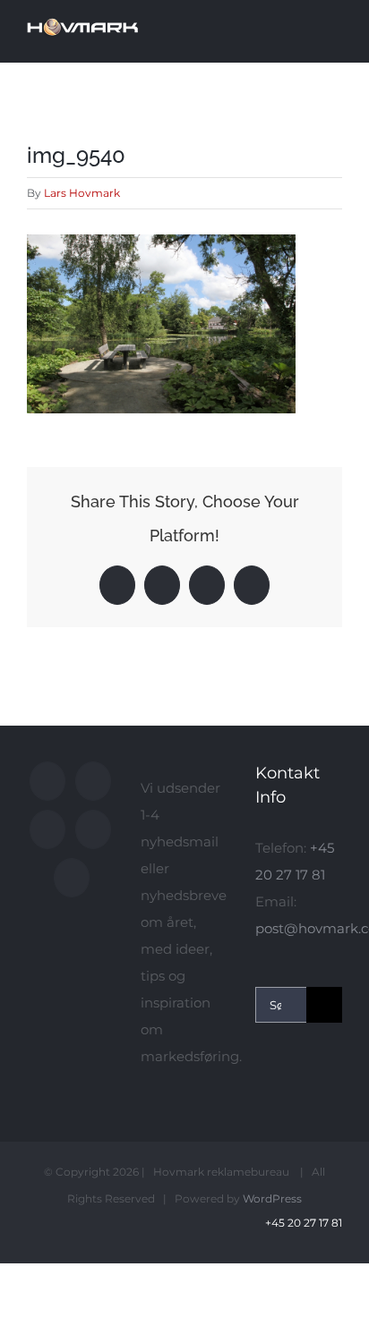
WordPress (272, 1198)
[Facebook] (47, 781)
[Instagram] (47, 829)
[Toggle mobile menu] (335, 30)
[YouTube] (93, 781)
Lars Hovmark (82, 193)
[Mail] (72, 877)
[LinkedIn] (93, 829)
